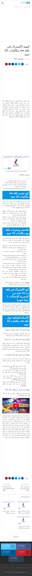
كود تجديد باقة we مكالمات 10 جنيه (16, 180)
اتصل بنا (12, 567)
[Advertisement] (16, 24)
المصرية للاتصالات (29, 524)
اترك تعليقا (16, 536)
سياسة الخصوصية (20, 567)
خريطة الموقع (6, 567)
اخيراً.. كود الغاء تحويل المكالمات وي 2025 (8, 488)
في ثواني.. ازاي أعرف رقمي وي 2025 (24, 488)
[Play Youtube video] (16, 405)
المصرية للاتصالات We (24, 435)
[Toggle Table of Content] (28, 179)
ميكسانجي (5, 415)
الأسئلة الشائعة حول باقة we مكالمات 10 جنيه (14, 188)
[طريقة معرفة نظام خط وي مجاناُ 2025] (23, 520)
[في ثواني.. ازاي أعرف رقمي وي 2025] (8, 505)
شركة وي (23, 304)
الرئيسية (27, 567)
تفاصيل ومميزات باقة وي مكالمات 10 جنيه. (14, 182)
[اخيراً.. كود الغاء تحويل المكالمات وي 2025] (23, 505)
